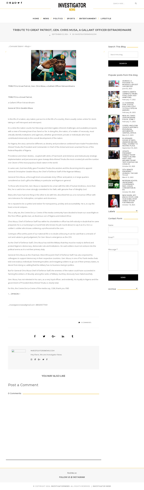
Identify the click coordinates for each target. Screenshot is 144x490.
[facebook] (21, 2)
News (46, 18)
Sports (71, 18)
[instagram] (7, 2)
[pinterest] (10, 2)
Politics (58, 18)
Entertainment (88, 18)
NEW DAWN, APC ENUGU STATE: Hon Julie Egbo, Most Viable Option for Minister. (130, 199)
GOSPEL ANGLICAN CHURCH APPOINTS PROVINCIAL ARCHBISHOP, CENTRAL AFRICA (130, 129)
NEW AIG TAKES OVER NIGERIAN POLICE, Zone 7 (128, 117)
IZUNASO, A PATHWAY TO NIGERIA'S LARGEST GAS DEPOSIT (130, 83)
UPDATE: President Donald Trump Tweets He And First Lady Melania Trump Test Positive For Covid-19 (130, 157)
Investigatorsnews (60, 486)
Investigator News (102, 486)
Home (36, 18)
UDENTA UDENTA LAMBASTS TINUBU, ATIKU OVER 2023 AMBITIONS (130, 94)
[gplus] (15, 2)
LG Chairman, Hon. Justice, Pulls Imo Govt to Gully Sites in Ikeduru (129, 106)
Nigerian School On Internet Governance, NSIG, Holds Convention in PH (129, 185)
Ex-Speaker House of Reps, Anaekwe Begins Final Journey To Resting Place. (130, 142)
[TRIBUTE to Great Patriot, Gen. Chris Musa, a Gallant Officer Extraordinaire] (35, 336)
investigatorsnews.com (85, 34)
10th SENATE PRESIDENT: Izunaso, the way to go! (130, 172)
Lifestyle (106, 18)
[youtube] (13, 2)
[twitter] (18, 2)
